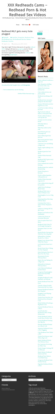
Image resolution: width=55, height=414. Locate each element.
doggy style (46, 391)
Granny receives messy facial (45, 120)
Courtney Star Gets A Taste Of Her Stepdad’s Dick (45, 204)
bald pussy (42, 388)
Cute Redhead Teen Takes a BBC (45, 333)
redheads (31, 388)
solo (35, 393)
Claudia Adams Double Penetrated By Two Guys (45, 286)
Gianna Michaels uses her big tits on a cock (45, 105)
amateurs (36, 400)
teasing (40, 399)
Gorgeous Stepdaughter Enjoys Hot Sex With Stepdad (45, 273)
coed (43, 394)
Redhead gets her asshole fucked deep (45, 168)
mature (49, 399)
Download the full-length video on (16, 85)
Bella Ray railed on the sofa (44, 128)
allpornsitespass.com (46, 389)
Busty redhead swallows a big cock (45, 81)
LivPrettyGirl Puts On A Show (45, 245)
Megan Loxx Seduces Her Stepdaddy (45, 213)
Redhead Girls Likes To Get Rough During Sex (45, 225)
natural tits (42, 402)
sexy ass (48, 396)
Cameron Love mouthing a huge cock (45, 144)
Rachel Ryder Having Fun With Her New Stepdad (45, 233)
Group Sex (21, 37)
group (19, 44)
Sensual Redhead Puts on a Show (45, 308)
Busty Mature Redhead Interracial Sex (45, 353)
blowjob (48, 393)
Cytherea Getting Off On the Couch (45, 209)
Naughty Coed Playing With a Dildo (44, 294)
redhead (25, 44)
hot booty (43, 396)
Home (17, 25)
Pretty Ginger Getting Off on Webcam (45, 349)
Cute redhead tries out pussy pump (44, 93)
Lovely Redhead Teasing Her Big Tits (45, 321)
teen (44, 393)
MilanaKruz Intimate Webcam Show (44, 265)
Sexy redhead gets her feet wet (44, 136)
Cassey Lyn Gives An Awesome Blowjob (44, 217)
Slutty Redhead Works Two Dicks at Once (44, 341)
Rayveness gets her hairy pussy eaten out (45, 140)
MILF (22, 44)
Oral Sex (10, 41)
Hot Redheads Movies (19, 39)
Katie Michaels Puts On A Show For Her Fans (45, 253)
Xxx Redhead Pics (4, 389)
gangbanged (13, 55)
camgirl (50, 394)
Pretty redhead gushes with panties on (44, 176)
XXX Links (36, 25)
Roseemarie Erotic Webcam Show (43, 257)
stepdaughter (32, 405)
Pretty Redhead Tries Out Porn (45, 282)
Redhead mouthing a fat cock (45, 97)
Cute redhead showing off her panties (45, 184)
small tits (40, 391)
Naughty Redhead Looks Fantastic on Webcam (45, 278)
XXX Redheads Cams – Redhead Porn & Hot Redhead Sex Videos (27, 10)
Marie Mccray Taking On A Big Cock (45, 261)
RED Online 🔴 (26, 25)
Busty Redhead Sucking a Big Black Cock (45, 304)
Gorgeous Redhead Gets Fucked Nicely (45, 361)
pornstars (31, 400)
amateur (46, 394)
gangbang (15, 44)
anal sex (32, 399)
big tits (36, 391)
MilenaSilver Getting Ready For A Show (44, 237)
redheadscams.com (33, 389)
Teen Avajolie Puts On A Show (45, 221)
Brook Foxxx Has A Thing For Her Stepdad (45, 249)
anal (34, 388)
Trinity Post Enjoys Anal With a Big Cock (45, 337)
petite (38, 402)
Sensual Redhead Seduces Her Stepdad (45, 290)
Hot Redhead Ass (7, 39)
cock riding (31, 397)
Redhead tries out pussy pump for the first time (45, 101)
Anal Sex (14, 37)
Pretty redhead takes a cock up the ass (44, 116)
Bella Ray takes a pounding (43, 124)
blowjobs (51, 391)
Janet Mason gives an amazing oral (44, 132)
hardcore (44, 399)
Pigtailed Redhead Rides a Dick (45, 365)
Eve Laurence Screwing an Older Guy (45, 345)
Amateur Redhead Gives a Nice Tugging (45, 329)
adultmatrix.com (38, 397)
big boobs (31, 394)
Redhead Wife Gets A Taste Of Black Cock (44, 192)
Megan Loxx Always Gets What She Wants (45, 241)
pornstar (38, 388)
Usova (40, 394)
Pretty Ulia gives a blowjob (43, 172)
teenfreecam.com (37, 396)
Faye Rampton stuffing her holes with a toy (44, 85)
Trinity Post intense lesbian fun (44, 89)
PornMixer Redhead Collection (11, 389)
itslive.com (35, 394)
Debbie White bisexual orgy (27, 94)
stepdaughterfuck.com (34, 403)
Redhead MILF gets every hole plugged (45, 160)
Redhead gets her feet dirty (44, 152)
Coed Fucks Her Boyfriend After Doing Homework (44, 312)
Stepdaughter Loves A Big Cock (45, 196)
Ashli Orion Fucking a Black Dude (44, 188)
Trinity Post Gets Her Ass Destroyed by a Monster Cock (45, 299)
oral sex (41, 403)
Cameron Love (41, 400)
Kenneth (5, 37)
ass (51, 393)
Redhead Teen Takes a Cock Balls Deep (44, 357)
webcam (45, 397)
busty (39, 389)
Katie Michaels (39, 393)
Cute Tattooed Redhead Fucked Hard (45, 269)
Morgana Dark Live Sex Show (45, 229)
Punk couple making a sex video (45, 148)
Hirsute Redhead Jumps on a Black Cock (45, 325)
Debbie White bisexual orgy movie (44, 180)
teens (51, 396)
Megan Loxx (31, 391)
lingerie (36, 399)
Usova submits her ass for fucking (12, 90)
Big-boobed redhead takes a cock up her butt (45, 113)
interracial (34, 402)
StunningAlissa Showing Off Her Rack (45, 200)
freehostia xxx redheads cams (6, 388)
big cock (31, 396)
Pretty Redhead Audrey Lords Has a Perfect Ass (45, 317)
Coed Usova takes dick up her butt (45, 109)
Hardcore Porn (29, 37)
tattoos (45, 403)
